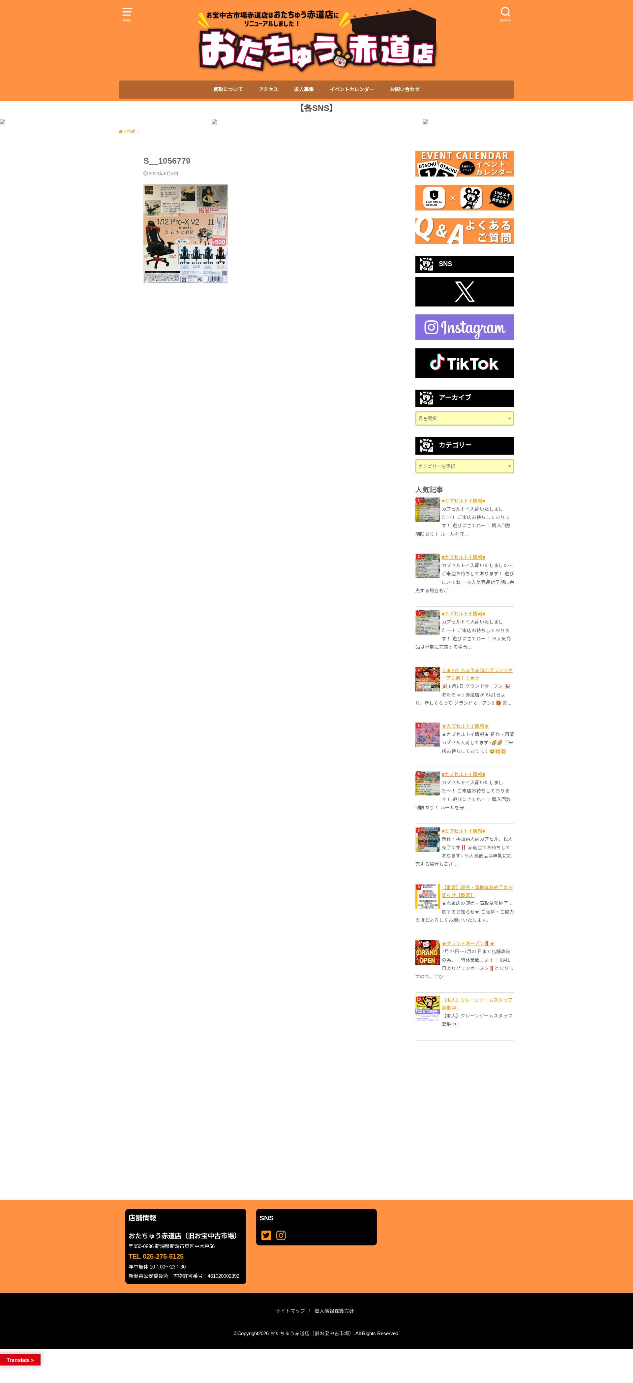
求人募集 (304, 89)
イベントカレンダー (352, 89)
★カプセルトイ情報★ (465, 726)
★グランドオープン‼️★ (468, 943)
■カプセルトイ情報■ (463, 500)
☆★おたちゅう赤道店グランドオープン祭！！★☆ (477, 674)
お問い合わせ (405, 89)
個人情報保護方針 (334, 1311)
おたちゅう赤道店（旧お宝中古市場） (312, 1333)
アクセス (268, 89)
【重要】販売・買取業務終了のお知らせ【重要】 (477, 891)
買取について (228, 89)
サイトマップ (290, 1311)
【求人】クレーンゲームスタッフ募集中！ (477, 1004)
